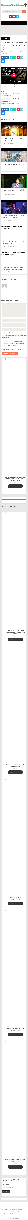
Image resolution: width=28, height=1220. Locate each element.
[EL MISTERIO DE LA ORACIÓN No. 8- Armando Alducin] (14, 129)
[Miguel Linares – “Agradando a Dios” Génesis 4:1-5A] (14, 232)
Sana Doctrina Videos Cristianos (9, 1209)
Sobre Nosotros (9, 1216)
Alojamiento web (19, 1214)
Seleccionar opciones (15, 486)
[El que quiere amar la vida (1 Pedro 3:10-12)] (14, 155)
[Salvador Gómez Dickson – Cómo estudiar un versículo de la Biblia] (14, 258)
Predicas (6, 38)
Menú (3, 23)
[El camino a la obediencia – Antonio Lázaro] (14, 181)
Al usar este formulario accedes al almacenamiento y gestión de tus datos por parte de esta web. (14, 343)
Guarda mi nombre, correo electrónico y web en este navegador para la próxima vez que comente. (14, 335)
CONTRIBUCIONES (14, 1218)
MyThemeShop (16, 1211)
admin (3, 51)
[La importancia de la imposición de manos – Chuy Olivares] (14, 207)
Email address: (6, 1185)
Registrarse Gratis (8, 1214)
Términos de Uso (19, 1216)
